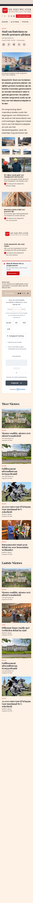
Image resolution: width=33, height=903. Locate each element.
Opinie (3, 625)
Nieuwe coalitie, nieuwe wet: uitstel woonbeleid (16, 434)
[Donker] (2, 16)
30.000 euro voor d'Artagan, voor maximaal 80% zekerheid (16, 509)
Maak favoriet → (13, 273)
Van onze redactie (8, 38)
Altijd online (15, 22)
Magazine (5, 22)
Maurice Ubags (7, 514)
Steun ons (25, 22)
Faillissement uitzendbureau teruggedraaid (9, 471)
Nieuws (4, 28)
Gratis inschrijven (23, 16)
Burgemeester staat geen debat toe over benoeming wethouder (15, 547)
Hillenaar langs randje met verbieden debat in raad (16, 629)
